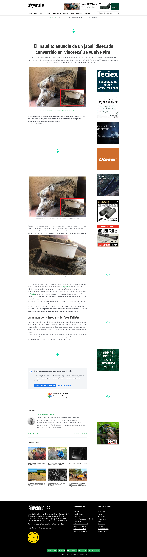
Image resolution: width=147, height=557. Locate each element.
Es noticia (101, 510)
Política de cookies (80, 527)
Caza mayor (102, 515)
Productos (101, 522)
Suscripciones (78, 512)
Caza (100, 512)
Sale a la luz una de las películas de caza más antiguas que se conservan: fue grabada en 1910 (56, 484)
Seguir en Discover (64, 385)
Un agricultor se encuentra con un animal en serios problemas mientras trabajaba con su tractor (36, 484)
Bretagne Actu (65, 286)
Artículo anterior (34, 433)
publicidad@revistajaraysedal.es (53, 522)
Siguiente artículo (80, 433)
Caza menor (102, 517)
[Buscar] (118, 13)
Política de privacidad (81, 522)
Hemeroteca (102, 529)
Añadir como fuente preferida (45, 385)
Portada (50, 17)
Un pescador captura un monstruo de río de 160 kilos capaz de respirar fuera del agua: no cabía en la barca (37, 463)
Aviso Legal (77, 519)
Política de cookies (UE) (81, 529)
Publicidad (77, 510)
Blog (54, 17)
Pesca (100, 519)
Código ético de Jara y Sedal (83, 517)
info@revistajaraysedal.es (45, 526)
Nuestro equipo (79, 515)
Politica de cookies (80, 524)
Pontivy (30, 231)
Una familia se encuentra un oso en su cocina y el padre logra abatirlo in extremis (78, 462)
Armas (100, 524)
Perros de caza (103, 527)
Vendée (32, 294)
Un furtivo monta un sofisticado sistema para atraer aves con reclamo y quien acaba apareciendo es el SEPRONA (56, 463)
